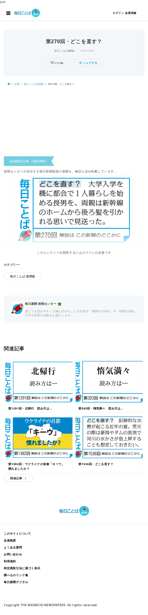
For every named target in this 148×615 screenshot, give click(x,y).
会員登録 (130, 13)
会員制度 (10, 540)
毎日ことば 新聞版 (64, 50)
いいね (58, 62)
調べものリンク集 (16, 575)
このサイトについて (17, 533)
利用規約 (10, 561)
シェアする (90, 62)
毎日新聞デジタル (16, 582)
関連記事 (16, 478)
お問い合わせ (13, 554)
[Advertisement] (74, 122)
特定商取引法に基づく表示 (22, 568)
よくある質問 (13, 547)
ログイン (118, 13)
